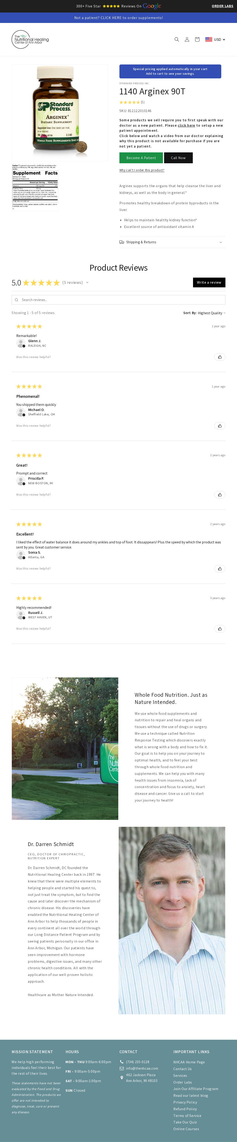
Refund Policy (185, 1109)
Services (180, 1075)
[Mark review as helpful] (219, 357)
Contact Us (182, 1068)
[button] (88, 30)
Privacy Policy (185, 1102)
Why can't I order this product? (142, 170)
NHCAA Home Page (189, 1062)
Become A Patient (141, 158)
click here (186, 125)
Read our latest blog (190, 1095)
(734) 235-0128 (137, 1062)
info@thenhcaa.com (142, 1068)
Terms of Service (187, 1115)
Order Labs (223, 5)
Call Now (178, 158)
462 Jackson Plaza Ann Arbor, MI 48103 (141, 1078)
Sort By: (190, 312)
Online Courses (186, 1128)
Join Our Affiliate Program (195, 1088)
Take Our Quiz (185, 1122)
